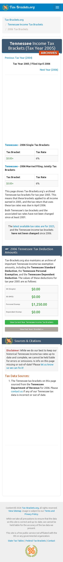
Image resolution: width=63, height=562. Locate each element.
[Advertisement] (31, 109)
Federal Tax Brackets (36, 541)
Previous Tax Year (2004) (18, 57)
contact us (17, 391)
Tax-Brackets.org (14, 19)
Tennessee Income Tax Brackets (25, 24)
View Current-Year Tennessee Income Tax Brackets (31, 322)
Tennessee (11, 145)
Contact (51, 541)
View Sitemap (14, 511)
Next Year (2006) (49, 69)
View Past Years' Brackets (31, 329)
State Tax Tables (16, 541)
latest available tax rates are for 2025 (33, 226)
